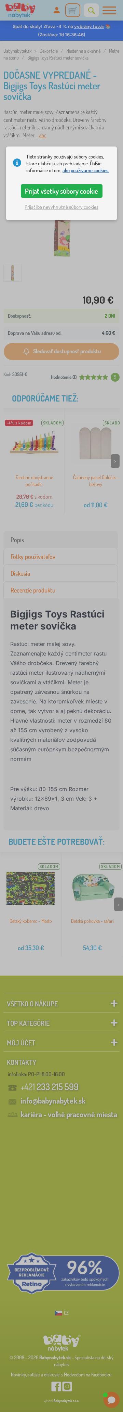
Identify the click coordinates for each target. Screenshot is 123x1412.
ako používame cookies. (86, 170)
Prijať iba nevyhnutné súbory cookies (61, 207)
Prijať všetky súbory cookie (61, 191)
